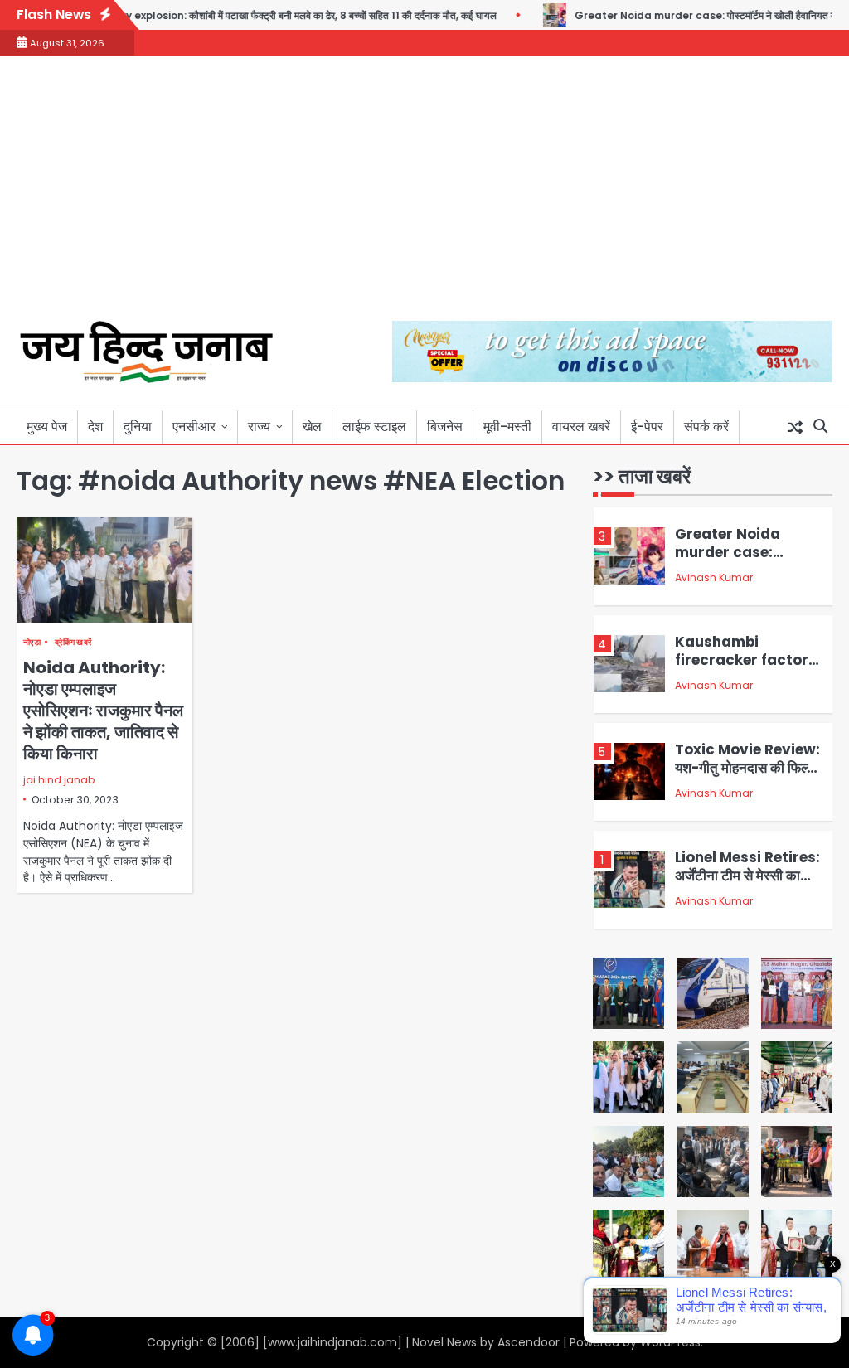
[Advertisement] (424, 196)
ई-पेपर (647, 426)
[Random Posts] (795, 427)
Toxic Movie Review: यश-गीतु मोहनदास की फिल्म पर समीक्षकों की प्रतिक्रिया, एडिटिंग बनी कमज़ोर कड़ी (747, 777)
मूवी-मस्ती (507, 426)
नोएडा (32, 642)
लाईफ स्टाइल (374, 426)
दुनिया (138, 426)
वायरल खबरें (581, 426)
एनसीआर (194, 426)
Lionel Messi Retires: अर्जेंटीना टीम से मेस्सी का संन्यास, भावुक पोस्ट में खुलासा (747, 884)
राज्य (259, 426)
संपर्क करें (706, 426)
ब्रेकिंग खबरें (73, 642)
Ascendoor (528, 1342)
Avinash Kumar (714, 577)
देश (95, 426)
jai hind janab (59, 780)
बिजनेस (445, 426)
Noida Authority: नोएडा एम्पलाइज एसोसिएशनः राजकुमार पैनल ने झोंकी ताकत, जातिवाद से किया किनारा (103, 710)
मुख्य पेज (47, 426)
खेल (312, 426)
